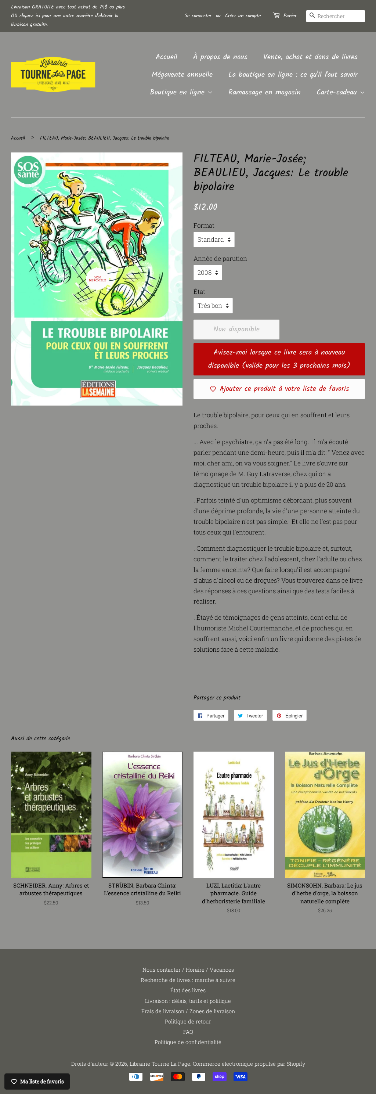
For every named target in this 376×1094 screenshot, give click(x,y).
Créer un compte (243, 16)
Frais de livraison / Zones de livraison (188, 1011)
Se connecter (198, 16)
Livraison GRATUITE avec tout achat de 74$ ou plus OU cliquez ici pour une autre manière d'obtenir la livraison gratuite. (68, 16)
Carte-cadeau (338, 92)
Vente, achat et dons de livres (310, 57)
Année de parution (220, 258)
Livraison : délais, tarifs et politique (188, 1000)
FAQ (188, 1031)
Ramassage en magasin (264, 92)
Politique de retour (188, 1021)
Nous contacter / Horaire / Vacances (188, 969)
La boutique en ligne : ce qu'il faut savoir (293, 75)
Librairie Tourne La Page (160, 1063)
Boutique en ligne (178, 92)
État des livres (188, 990)
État (199, 291)
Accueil (166, 57)
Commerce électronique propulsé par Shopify (249, 1063)
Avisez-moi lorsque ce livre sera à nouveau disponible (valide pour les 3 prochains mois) (279, 359)
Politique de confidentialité (188, 1042)
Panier (290, 16)
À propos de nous (220, 57)
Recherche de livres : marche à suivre (188, 979)
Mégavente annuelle (182, 75)
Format (204, 225)
